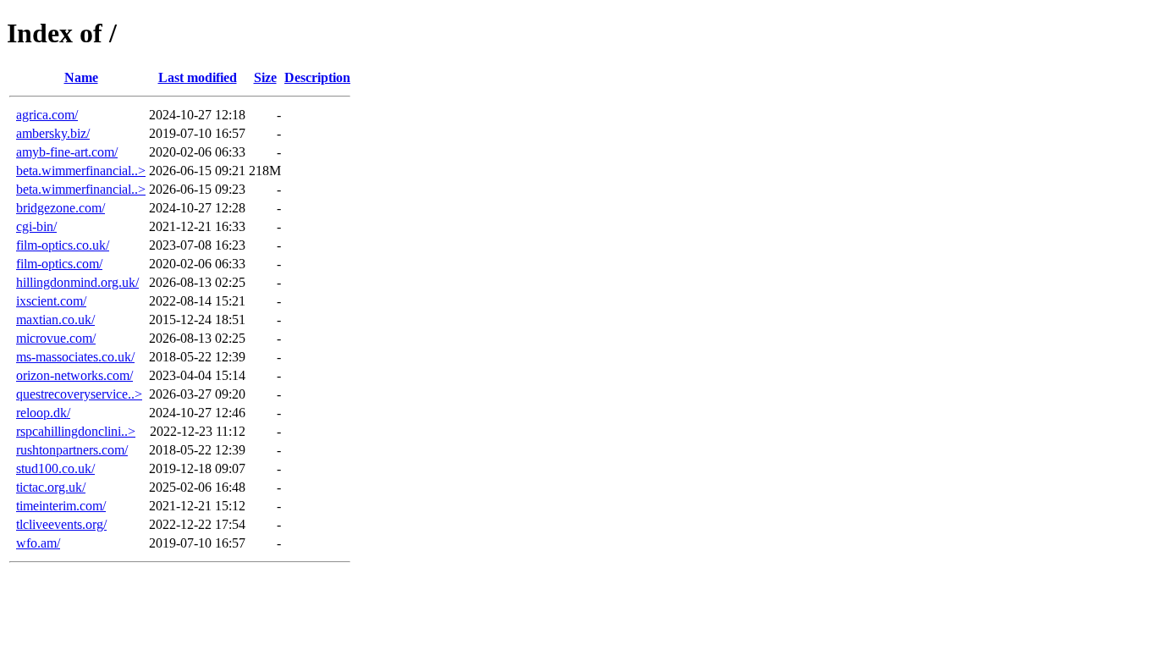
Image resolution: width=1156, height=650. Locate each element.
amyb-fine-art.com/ (67, 152)
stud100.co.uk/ (55, 468)
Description (317, 77)
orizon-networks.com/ (74, 375)
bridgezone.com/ (60, 208)
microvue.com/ (56, 338)
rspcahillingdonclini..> (75, 431)
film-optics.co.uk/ (62, 245)
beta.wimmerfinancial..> (81, 170)
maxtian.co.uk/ (55, 319)
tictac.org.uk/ (50, 487)
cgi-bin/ (36, 226)
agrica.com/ (47, 114)
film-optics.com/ (59, 263)
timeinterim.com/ (61, 506)
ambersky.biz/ (53, 133)
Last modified (197, 77)
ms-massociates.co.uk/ (75, 357)
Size (265, 77)
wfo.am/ (38, 543)
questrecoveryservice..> (79, 394)
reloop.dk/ (43, 412)
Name (81, 77)
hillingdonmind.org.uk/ (77, 282)
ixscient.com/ (51, 301)
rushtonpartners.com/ (72, 450)
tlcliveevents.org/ (61, 524)
